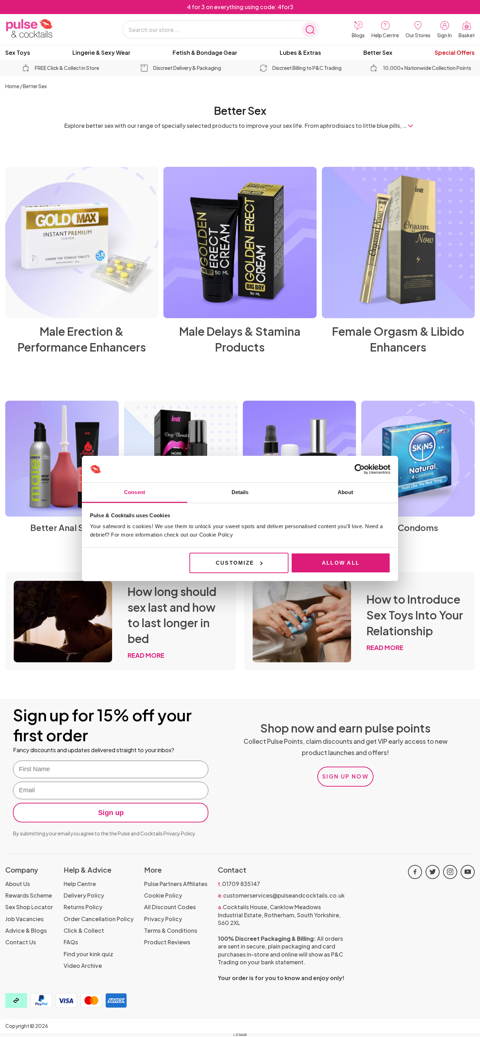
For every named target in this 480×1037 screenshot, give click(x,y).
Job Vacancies (24, 919)
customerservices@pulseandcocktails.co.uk (281, 895)
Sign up (111, 812)
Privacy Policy (179, 833)
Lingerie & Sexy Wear (101, 53)
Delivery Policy (84, 895)
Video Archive (83, 965)
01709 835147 (239, 883)
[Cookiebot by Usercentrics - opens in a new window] (359, 469)
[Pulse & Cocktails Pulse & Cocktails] (47, 28)
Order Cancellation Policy (99, 919)
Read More (146, 655)
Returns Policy (83, 907)
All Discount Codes (170, 907)
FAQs (71, 942)
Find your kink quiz (88, 954)
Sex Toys (17, 53)
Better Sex (378, 53)
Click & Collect (84, 930)
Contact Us (20, 942)
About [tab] (345, 492)
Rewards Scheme (28, 895)
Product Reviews (167, 942)
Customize (235, 563)
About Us (17, 883)
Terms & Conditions (170, 930)
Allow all (340, 563)
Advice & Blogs (26, 930)
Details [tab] (240, 492)
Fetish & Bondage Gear (205, 53)
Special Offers (455, 53)
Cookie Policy (163, 895)
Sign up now (345, 776)
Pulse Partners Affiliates (175, 883)
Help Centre (80, 883)
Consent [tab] (134, 492)
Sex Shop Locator (29, 907)
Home (12, 86)
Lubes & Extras (300, 53)
